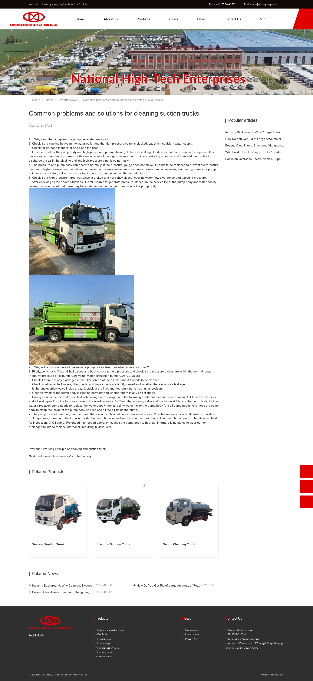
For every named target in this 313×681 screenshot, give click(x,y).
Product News (68, 99)
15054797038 (239, 634)
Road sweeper (104, 643)
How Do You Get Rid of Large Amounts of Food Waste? (168, 585)
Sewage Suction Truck (48, 544)
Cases (173, 19)
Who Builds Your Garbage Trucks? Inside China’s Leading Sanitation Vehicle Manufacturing (254, 152)
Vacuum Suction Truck (114, 544)
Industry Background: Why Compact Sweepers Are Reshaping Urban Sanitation (63, 585)
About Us (111, 19)
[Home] (33, 19)
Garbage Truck (104, 652)
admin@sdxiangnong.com (247, 638)
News (49, 99)
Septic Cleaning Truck (179, 544)
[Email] (306, 486)
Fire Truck (102, 634)
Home (80, 19)
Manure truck (104, 638)
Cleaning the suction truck (110, 629)
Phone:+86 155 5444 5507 (222, 4)
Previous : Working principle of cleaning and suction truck (67, 449)
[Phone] (306, 471)
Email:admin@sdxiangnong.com (260, 4)
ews (186, 618)
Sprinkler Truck (104, 656)
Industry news (192, 634)
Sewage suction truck (108, 647)
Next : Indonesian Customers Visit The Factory (60, 456)
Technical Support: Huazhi (271, 674)
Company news (193, 629)
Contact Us (232, 19)
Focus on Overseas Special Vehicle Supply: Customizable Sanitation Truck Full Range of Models (254, 159)
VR (262, 19)
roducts (101, 618)
